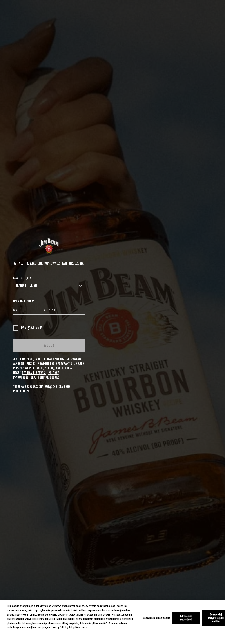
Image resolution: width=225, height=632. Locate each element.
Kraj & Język (22, 278)
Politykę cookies (49, 377)
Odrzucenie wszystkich (186, 618)
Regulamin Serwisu (34, 373)
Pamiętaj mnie (31, 328)
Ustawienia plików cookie (156, 618)
